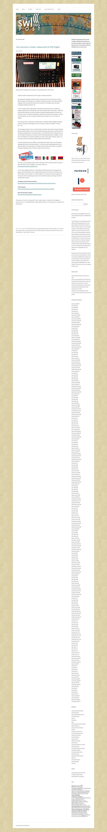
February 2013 (75, 607)
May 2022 (74, 399)
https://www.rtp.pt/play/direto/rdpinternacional (29, 194)
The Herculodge (75, 761)
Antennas (78, 785)
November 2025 (75, 320)
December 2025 (75, 318)
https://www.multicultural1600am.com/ (27, 166)
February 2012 (75, 630)
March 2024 (74, 358)
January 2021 (74, 429)
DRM (73, 792)
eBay (75, 792)
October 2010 (75, 660)
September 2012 (75, 617)
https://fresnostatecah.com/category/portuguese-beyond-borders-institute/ (36, 189)
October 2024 (75, 345)
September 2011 (75, 639)
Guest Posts (85, 793)
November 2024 (75, 343)
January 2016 (74, 542)
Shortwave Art (85, 806)
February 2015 (75, 562)
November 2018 (75, 478)
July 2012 (74, 620)
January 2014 (74, 587)
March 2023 (74, 380)
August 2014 (74, 573)
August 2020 (74, 438)
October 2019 (75, 457)
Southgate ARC (75, 813)
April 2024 (74, 356)
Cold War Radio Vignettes (77, 710)
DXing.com (74, 720)
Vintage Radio (75, 815)
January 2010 (74, 677)
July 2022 (74, 395)
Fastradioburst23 (83, 792)
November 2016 (75, 523)
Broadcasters (30, 228)
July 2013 (74, 598)
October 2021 (75, 412)
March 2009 (74, 694)
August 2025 (74, 326)
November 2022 (75, 388)
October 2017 (75, 502)
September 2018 (75, 482)
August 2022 (74, 393)
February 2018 (75, 495)
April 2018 (74, 491)
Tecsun (82, 813)
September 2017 (75, 504)
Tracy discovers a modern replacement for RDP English (38, 47)
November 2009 (75, 680)
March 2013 (74, 605)
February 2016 (75, 540)
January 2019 (74, 474)
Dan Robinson (86, 788)
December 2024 (75, 341)
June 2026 (74, 307)
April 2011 (74, 649)
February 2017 (75, 517)
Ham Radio (76, 795)
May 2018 (74, 489)
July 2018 (74, 485)
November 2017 (75, 500)
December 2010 (75, 656)
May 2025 (74, 332)
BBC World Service (77, 786)
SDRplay (84, 804)
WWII (87, 816)
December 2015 (75, 543)
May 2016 (74, 534)
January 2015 (74, 564)
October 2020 (75, 435)
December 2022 (75, 386)
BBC (81, 785)
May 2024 (74, 354)
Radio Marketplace (49, 9)
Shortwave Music (85, 807)
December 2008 (75, 699)
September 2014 (75, 572)
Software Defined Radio (79, 812)
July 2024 (74, 350)
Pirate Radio (75, 800)
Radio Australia (82, 800)
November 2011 (75, 635)
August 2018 (74, 483)
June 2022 (74, 397)
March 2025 (74, 335)
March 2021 (74, 425)
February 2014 (75, 585)
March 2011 (74, 650)
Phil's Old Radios (75, 737)
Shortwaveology (75, 754)
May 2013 (74, 602)
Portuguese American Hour (31, 230)
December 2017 (75, 498)
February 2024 (75, 360)
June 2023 (74, 375)
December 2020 (75, 431)
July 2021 (74, 418)
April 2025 (74, 333)
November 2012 (75, 613)
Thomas (32, 232)
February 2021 (75, 427)
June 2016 (74, 532)
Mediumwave (87, 797)
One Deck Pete (80, 799)
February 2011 (75, 652)
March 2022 (74, 403)
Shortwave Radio (53, 228)
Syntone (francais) (76, 759)
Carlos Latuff (77, 788)
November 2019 (75, 455)
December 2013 (75, 588)
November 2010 (75, 658)
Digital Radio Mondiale (77, 791)
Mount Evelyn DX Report (77, 727)
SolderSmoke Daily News (77, 755)
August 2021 (74, 416)
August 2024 (74, 348)
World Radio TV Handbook (78, 776)
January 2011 (74, 654)
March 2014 (74, 583)
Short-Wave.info (75, 746)
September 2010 (75, 662)
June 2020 (74, 442)
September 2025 (75, 324)
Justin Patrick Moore (77, 798)
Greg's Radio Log (75, 725)
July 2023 (74, 373)
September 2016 (75, 527)
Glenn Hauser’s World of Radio (79, 724)
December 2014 (75, 566)
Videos (85, 813)
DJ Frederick (86, 791)
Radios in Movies (83, 801)
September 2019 (75, 459)
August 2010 (74, 664)
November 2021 (75, 410)
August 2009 (74, 686)
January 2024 (74, 362)
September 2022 (75, 392)
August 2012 (74, 619)
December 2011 (75, 634)
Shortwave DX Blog (76, 750)
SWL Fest (74, 757)
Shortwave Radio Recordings (79, 811)
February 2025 (75, 337)
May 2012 (74, 624)
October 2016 (75, 525)
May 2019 (74, 467)
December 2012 (75, 611)
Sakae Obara (74, 742)
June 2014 (74, 577)
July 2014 (74, 575)
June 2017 (74, 510)
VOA (79, 815)
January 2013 (74, 609)
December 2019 (75, 453)
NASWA (73, 729)
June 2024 (74, 352)
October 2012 (75, 615)
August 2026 (74, 303)
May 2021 (74, 422)
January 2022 (74, 407)
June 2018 (74, 487)
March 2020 (74, 448)
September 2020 (75, 437)
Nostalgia (39, 228)
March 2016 (74, 538)
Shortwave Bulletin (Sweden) (78, 748)
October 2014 (75, 570)
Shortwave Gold (76, 807)
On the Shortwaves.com (77, 733)
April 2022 (74, 401)
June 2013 (74, 600)
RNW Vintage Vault (76, 740)
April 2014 (74, 581)
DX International (75, 716)
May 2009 (74, 690)
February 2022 (75, 405)
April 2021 (74, 423)
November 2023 (75, 365)
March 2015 (74, 560)
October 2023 (75, 367)
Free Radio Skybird (76, 793)
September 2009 (75, 684)
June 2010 (74, 667)
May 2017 (74, 512)
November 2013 (75, 590)
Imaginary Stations (77, 796)
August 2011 (74, 641)
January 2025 (74, 339)
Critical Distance (75, 712)
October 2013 (75, 592)
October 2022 (75, 390)
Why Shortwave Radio (76, 816)
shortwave (76, 806)
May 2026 (74, 309)
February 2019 (75, 472)
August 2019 (74, 461)
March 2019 (74, 470)
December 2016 (75, 521)
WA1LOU (74, 763)
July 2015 (74, 553)
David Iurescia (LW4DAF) (77, 789)
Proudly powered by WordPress (23, 825)
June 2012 (74, 622)
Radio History (45, 228)
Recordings (75, 804)
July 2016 (74, 530)
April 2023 (74, 378)
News (35, 228)
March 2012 (74, 628)
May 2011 (74, 647)
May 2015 (74, 557)
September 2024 (75, 347)
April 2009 (74, 692)
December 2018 (75, 476)
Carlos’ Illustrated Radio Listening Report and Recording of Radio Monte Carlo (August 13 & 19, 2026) (81, 286)
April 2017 (74, 513)
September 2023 (75, 369)
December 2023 (75, 363)
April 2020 (74, 446)
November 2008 (75, 701)
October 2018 (75, 480)
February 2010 (75, 675)
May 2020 (74, 444)
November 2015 (75, 545)
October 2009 (75, 682)
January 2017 (74, 519)
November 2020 (75, 433)
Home (17, 9)
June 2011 (74, 645)
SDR (81, 804)
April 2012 (74, 626)
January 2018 (74, 497)
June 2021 (74, 420)
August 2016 (74, 528)
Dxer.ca (73, 718)
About (59, 9)
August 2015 (74, 551)
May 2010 (74, 669)
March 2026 (74, 313)
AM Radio (74, 785)
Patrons (30, 9)
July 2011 (74, 643)
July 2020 (74, 440)
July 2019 (74, 463)
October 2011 (75, 637)
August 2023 (74, 371)
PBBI (23, 230)
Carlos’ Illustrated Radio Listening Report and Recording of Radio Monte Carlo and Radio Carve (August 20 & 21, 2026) (81, 281)
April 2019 (74, 468)
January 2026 (74, 317)
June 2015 (74, 555)
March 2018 (74, 493)
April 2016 (74, 536)
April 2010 (74, 671)
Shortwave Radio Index (77, 752)
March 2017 (74, 515)
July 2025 (74, 328)
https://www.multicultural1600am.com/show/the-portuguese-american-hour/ (37, 183)
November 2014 (75, 568)
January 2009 (74, 697)
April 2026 (74, 311)
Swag (23, 9)
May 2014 (74, 579)
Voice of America (85, 815)
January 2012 (74, 632)
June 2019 (74, 465)
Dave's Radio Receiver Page (78, 714)
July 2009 (74, 688)
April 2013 (74, 604)
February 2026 (75, 315)
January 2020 (74, 452)
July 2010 (74, 665)
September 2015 (75, 549)
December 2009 (75, 679)
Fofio (73, 722)
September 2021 (75, 414)
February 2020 (75, 450)
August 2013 (74, 596)
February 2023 (75, 382)
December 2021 (75, 408)
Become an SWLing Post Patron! (79, 194)
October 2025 (75, 322)
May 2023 (74, 377)
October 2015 (75, 547)
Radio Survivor (75, 739)
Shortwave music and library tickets (80, 290)
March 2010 (74, 673)
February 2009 (75, 695)
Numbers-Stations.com (77, 731)
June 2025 (74, 330)
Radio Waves (75, 803)
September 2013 (75, 594)
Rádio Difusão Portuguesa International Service (49, 230)
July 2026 (74, 305)
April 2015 (74, 558)
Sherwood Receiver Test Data (78, 744)
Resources (38, 9)
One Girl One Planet (76, 735)
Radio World (81, 802)
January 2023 (74, 384)
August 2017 (74, 506)
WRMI (83, 816)
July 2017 (74, 508)
